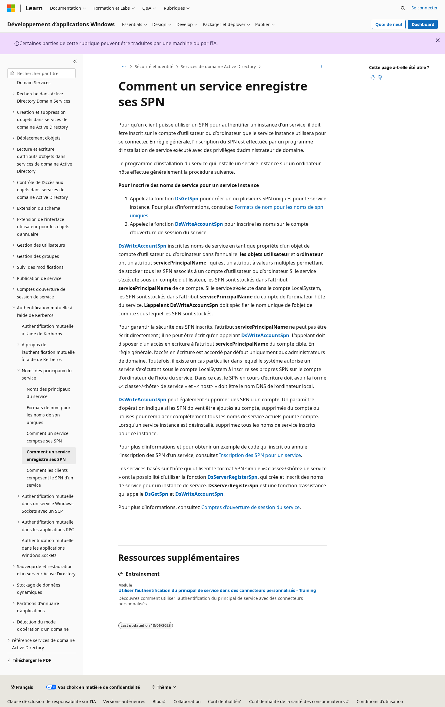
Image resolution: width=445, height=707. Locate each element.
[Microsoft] (11, 8)
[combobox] (41, 73)
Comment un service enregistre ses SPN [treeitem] (48, 455)
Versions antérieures (124, 701)
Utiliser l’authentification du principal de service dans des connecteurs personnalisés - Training (217, 590)
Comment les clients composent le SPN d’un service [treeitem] (50, 477)
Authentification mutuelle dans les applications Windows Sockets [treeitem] (48, 548)
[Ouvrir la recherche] (403, 8)
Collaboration (187, 701)
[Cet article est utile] (372, 77)
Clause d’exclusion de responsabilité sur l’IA (51, 701)
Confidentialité (223, 701)
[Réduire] (75, 61)
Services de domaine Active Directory (218, 66)
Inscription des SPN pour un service (260, 455)
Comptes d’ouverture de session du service (250, 507)
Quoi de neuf (388, 24)
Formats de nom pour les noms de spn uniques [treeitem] (49, 415)
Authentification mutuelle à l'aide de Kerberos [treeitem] (48, 330)
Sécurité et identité (154, 66)
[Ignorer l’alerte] (438, 40)
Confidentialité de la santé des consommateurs (297, 701)
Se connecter (424, 8)
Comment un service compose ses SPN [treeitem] (47, 437)
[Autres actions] (321, 67)
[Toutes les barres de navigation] (123, 67)
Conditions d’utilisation (380, 701)
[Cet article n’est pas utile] (380, 77)
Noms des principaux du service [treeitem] (48, 393)
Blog (157, 701)
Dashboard (423, 24)
